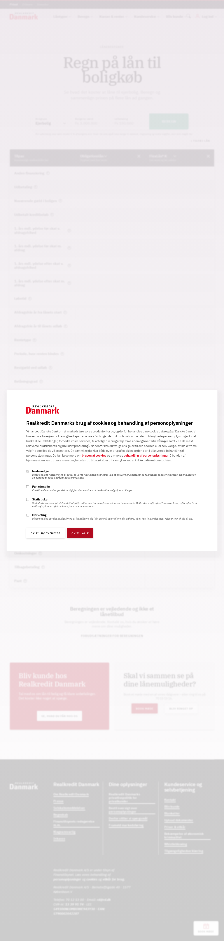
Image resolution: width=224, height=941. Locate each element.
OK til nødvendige (46, 533)
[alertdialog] (112, 470)
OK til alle (80, 533)
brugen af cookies (94, 455)
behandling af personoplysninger (146, 455)
